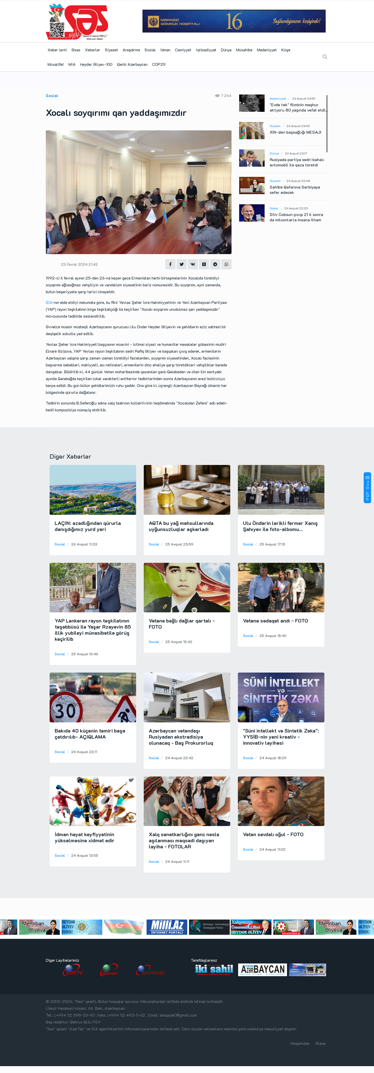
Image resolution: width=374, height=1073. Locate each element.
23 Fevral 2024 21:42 (79, 264)
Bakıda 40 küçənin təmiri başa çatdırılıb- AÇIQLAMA (90, 733)
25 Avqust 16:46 (84, 654)
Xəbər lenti (57, 49)
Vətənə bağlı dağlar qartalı (182, 623)
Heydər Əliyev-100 (96, 64)
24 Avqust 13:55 (84, 855)
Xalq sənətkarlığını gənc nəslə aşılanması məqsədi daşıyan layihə (184, 840)
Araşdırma (131, 49)
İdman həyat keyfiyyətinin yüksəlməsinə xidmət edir (84, 837)
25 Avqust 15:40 (273, 635)
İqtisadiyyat (206, 49)
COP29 (159, 64)
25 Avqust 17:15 (272, 544)
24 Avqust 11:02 (272, 849)
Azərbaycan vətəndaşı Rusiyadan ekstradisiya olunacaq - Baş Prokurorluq (181, 736)
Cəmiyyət (183, 49)
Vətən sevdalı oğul (273, 834)
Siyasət (111, 49)
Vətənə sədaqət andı (275, 620)
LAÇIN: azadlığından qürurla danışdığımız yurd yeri (88, 526)
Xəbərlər (92, 49)
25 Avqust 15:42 (178, 642)
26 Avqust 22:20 (296, 208)
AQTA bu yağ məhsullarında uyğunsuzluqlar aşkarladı (181, 526)
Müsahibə (244, 49)
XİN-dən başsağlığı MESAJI (295, 132)
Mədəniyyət (267, 49)
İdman (165, 49)
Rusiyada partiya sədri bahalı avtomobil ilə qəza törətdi (297, 162)
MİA (72, 64)
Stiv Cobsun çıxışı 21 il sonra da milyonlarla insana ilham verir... (296, 220)
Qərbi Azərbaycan (132, 64)
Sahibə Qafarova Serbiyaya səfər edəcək (295, 189)
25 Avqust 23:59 (179, 544)
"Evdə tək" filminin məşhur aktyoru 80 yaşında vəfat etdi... (299, 107)
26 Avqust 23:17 (296, 153)
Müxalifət (56, 64)
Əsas (75, 49)
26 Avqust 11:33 (84, 544)
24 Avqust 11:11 (177, 861)
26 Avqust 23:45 (298, 126)
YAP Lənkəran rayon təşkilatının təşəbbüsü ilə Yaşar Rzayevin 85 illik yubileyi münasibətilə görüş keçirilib (93, 629)
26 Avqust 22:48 (298, 181)
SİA (49, 302)
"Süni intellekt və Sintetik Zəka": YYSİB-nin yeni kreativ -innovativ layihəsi (281, 736)
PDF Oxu (367, 490)
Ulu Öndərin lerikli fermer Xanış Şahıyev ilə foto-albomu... (280, 526)
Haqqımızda (300, 1043)
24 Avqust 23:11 (84, 752)
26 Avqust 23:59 (303, 98)
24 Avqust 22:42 (179, 758)
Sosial (150, 49)
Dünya (226, 49)
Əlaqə (320, 1043)
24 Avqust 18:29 (273, 758)
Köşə (285, 49)
